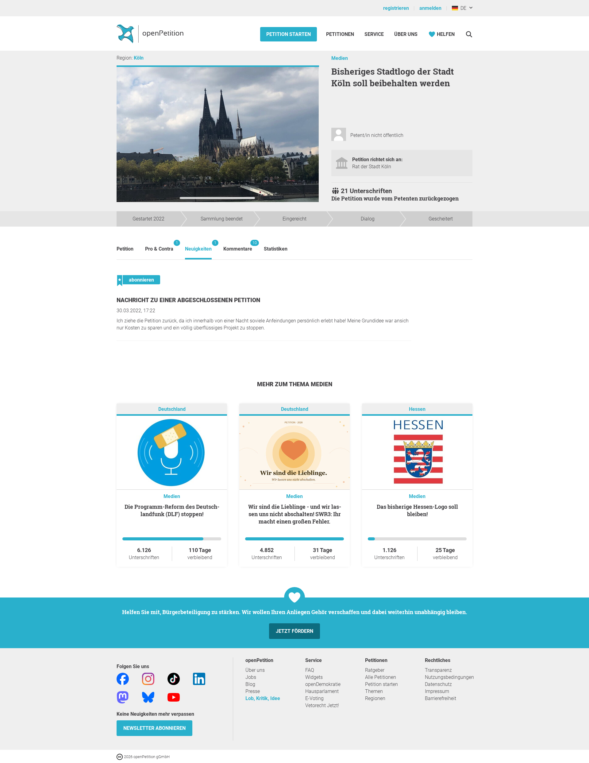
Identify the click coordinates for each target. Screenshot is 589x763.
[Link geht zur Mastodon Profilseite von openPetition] (123, 697)
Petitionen (340, 34)
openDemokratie (323, 684)
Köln (139, 58)
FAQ (309, 670)
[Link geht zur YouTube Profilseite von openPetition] (173, 697)
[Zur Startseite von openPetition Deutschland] (151, 33)
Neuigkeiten (198, 246)
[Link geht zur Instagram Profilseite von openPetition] (148, 678)
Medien (339, 58)
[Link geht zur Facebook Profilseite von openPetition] (123, 678)
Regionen (375, 698)
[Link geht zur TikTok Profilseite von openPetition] (173, 678)
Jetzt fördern (294, 631)
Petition (125, 249)
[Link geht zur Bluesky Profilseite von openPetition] (148, 697)
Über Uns (406, 34)
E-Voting (314, 698)
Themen (374, 691)
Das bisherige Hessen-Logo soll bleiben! (417, 510)
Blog (250, 684)
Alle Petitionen (380, 677)
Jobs (250, 677)
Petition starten (288, 34)
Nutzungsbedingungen (449, 677)
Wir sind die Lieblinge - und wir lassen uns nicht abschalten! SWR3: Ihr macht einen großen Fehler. (294, 514)
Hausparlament (322, 691)
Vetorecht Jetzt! (322, 705)
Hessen (417, 409)
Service (374, 34)
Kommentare (237, 246)
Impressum (437, 691)
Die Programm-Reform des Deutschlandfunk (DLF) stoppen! (172, 510)
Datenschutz (438, 684)
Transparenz (438, 670)
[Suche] (469, 34)
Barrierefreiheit (440, 698)
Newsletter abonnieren (154, 728)
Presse (252, 691)
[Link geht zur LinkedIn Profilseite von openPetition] (199, 678)
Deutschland (172, 409)
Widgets (314, 677)
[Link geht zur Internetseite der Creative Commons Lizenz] (120, 756)
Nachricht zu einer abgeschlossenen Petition (188, 300)
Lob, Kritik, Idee (262, 698)
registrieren (396, 8)
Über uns (255, 670)
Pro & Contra (159, 246)
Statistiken (275, 249)
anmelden (430, 8)
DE (462, 8)
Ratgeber (374, 670)
